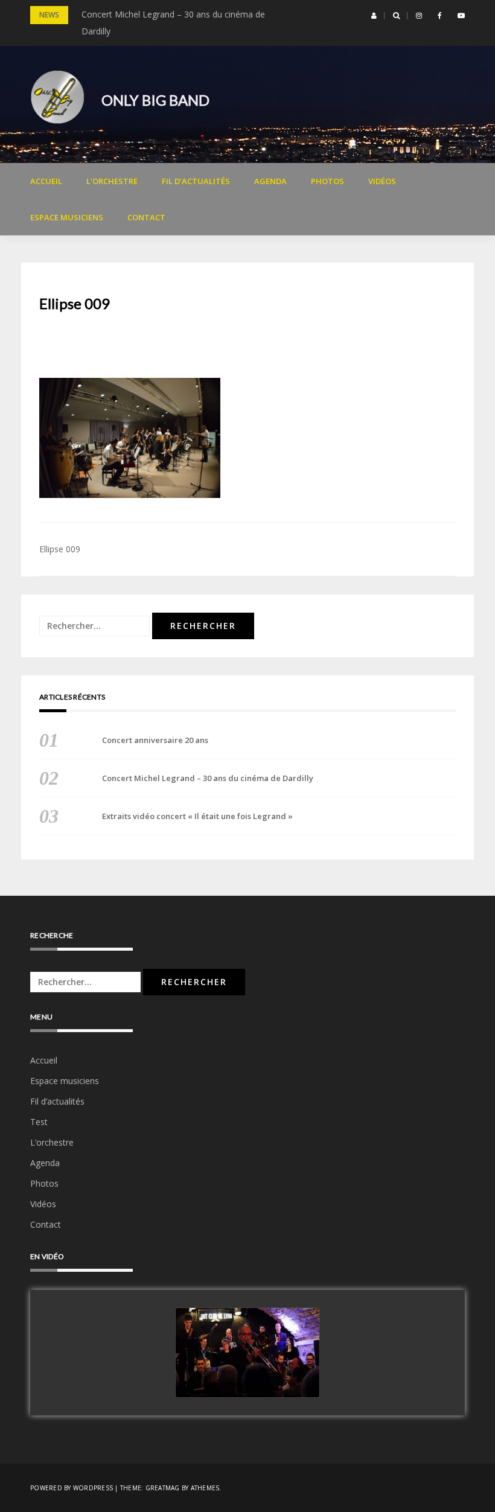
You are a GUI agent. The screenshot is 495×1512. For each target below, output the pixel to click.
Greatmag (162, 1488)
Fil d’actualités (196, 181)
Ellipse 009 (59, 549)
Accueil (46, 181)
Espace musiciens (66, 217)
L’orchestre (112, 181)
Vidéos (382, 181)
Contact (146, 217)
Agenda (270, 181)
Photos (327, 181)
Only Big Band (155, 100)
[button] (374, 15)
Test (39, 1122)
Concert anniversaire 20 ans (155, 740)
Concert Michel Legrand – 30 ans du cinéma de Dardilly (207, 778)
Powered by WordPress (71, 1488)
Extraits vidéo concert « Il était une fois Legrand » (197, 816)
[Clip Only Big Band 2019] (247, 1353)
